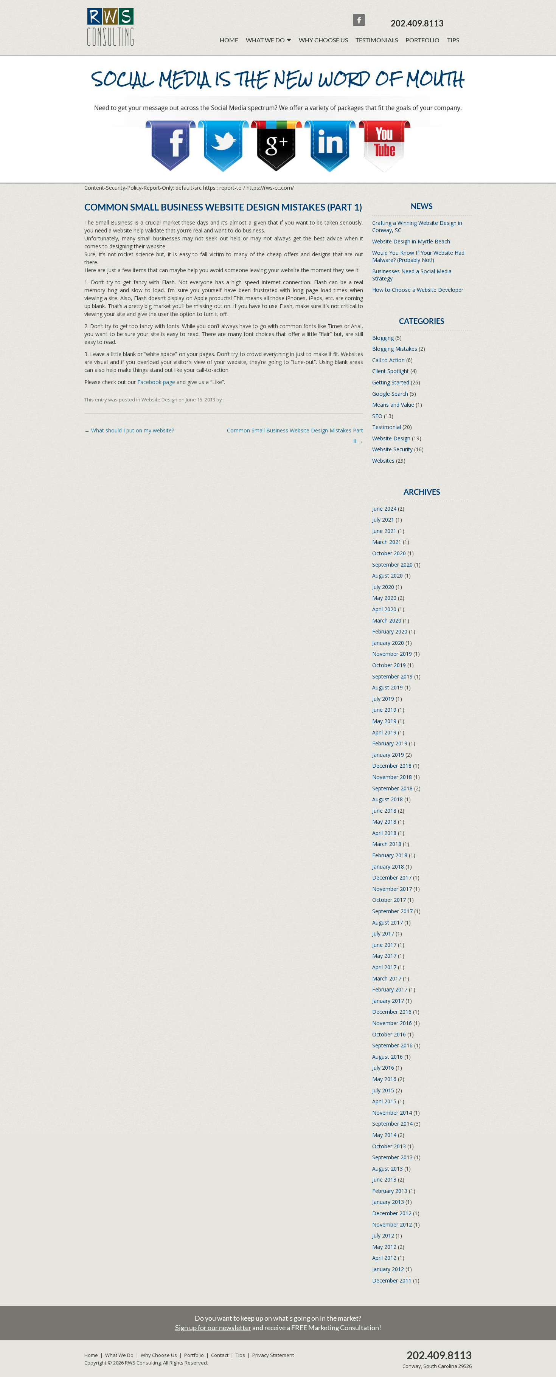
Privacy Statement (273, 1355)
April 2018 (384, 832)
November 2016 (392, 1023)
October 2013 (389, 1146)
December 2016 (392, 1011)
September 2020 (392, 564)
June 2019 (384, 709)
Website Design (159, 399)
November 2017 (392, 888)
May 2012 (384, 1246)
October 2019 (389, 665)
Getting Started (390, 382)
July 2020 (383, 586)
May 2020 (384, 597)
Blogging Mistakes (394, 348)
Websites (383, 460)
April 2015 (384, 1101)
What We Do (119, 1355)
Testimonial (386, 427)
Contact (219, 1355)
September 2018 (392, 788)
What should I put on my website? (129, 430)
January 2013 (388, 1201)
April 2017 (384, 967)
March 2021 (386, 541)
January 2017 (388, 1000)
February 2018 (389, 855)
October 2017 (389, 899)
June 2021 (384, 530)
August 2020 (387, 575)
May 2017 (384, 955)
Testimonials (377, 39)
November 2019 (392, 653)
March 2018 (386, 843)
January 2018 (388, 866)
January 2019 (388, 754)
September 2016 (392, 1045)
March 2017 (386, 978)
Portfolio (422, 39)
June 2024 (384, 508)
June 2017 (384, 944)
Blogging (383, 337)
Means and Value (393, 404)
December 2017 (392, 877)
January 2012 (388, 1269)
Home (229, 39)
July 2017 (383, 933)
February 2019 (389, 743)
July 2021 (383, 519)
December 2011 (392, 1280)
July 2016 (383, 1067)
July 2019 (383, 698)
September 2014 (392, 1123)
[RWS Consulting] (110, 44)
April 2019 (384, 732)
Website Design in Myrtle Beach (411, 241)
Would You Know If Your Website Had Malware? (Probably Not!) (418, 256)
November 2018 (392, 777)
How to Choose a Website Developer (417, 289)
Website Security (392, 449)
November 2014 (392, 1112)
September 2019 (392, 676)
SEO (377, 416)
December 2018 (392, 765)
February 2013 (389, 1190)
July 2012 (383, 1235)
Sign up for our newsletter (213, 1327)
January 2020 (388, 642)
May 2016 (384, 1079)
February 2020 (389, 631)
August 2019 (387, 687)
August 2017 (387, 922)
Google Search (390, 393)
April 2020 (384, 609)
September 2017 (392, 911)
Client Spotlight (390, 371)
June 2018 (384, 810)
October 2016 (389, 1034)
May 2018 (384, 821)
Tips (453, 39)
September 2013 (392, 1157)
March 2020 (386, 620)
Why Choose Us (323, 39)
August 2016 (387, 1056)
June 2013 (384, 1179)
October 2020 (389, 553)
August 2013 (387, 1168)
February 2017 (389, 989)
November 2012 (392, 1224)
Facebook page (156, 382)
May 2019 (384, 721)
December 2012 (392, 1213)
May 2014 (384, 1134)
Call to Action (388, 360)
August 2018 (387, 799)
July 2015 (383, 1090)
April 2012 (384, 1257)
